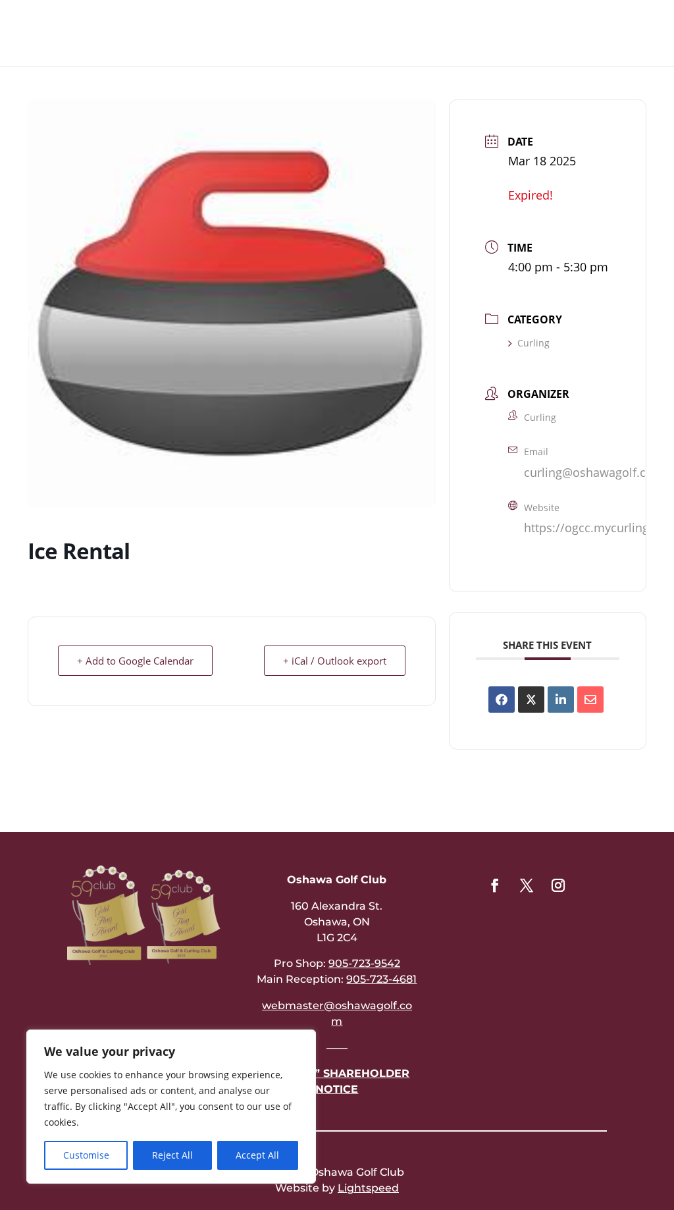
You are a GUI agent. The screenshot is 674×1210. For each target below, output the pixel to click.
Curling (533, 343)
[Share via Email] (590, 699)
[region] (171, 1107)
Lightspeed (368, 1188)
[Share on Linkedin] (561, 699)
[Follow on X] (526, 885)
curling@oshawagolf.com (594, 472)
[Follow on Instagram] (558, 885)
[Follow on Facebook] (495, 885)
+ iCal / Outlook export (334, 660)
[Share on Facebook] (501, 699)
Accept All (257, 1155)
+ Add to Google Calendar (135, 660)
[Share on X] (531, 699)
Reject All (172, 1155)
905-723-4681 (381, 979)
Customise (86, 1155)
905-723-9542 (364, 963)
